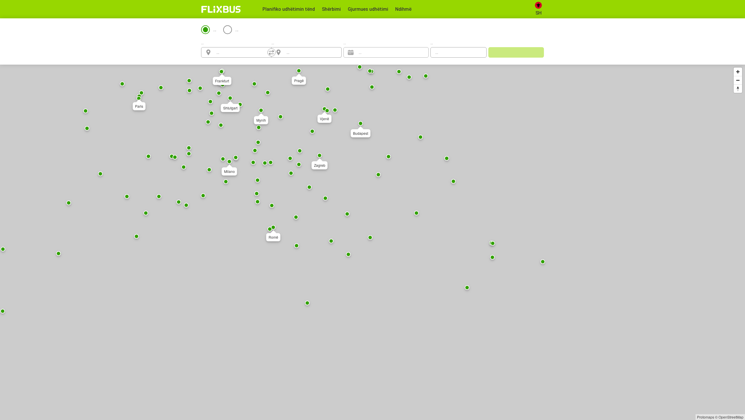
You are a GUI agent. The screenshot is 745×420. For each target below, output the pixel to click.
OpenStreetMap (731, 416)
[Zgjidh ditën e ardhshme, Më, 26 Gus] (421, 52)
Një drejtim (224, 29)
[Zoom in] (738, 72)
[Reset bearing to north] (738, 88)
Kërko (516, 52)
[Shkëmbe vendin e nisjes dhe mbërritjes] (271, 52)
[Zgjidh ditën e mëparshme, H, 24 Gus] (412, 52)
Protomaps (705, 416)
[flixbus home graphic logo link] (221, 9)
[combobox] (241, 52)
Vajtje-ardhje (267, 29)
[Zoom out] (738, 80)
